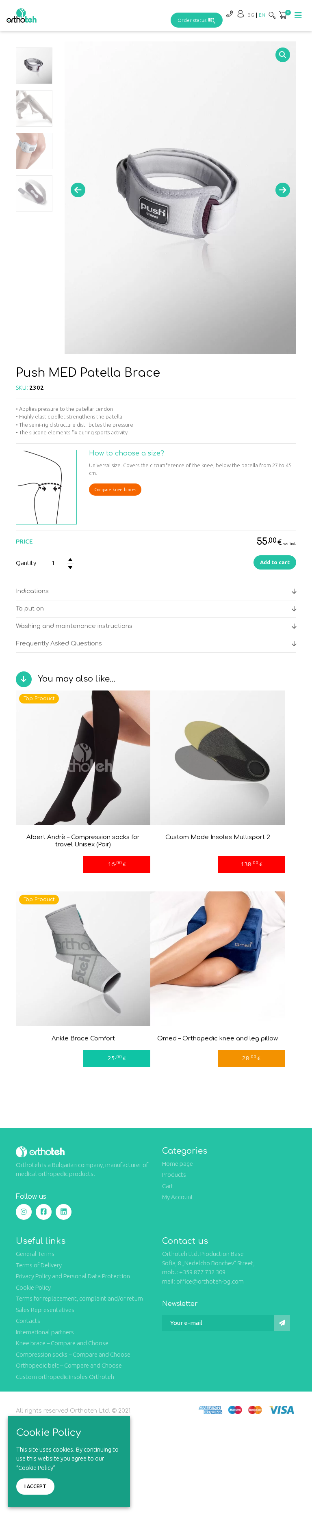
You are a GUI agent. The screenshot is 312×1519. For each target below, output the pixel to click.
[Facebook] (44, 1212)
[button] (283, 16)
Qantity (26, 562)
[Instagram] (24, 1212)
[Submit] (282, 1323)
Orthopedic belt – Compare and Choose (69, 1365)
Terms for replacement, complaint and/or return (79, 1298)
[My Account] (240, 13)
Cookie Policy (33, 1287)
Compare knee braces (115, 489)
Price (24, 541)
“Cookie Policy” (35, 1467)
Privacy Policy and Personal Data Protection (73, 1276)
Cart (167, 1185)
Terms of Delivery (39, 1265)
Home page (177, 1163)
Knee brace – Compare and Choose (62, 1343)
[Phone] (229, 13)
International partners (45, 1332)
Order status (192, 20)
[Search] (272, 15)
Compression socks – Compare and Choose (73, 1354)
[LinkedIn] (63, 1212)
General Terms (35, 1253)
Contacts (28, 1320)
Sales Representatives (45, 1309)
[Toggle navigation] (298, 15)
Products (174, 1174)
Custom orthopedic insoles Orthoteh (65, 1376)
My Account (177, 1196)
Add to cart (275, 562)
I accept (35, 1486)
